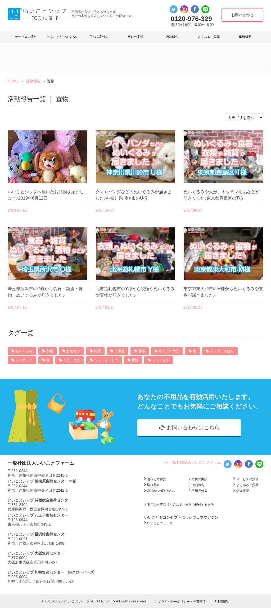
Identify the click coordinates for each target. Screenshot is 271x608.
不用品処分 (199, 491)
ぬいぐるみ (24, 351)
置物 (135, 360)
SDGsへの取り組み (161, 491)
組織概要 (245, 37)
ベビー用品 (71, 360)
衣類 (49, 351)
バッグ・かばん (222, 351)
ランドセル (160, 360)
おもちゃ (73, 351)
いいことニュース (160, 523)
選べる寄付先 (99, 37)
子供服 (119, 351)
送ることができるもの (62, 37)
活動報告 (172, 37)
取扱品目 (153, 485)
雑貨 (97, 351)
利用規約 (224, 601)
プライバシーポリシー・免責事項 (182, 601)
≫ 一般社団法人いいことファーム (192, 462)
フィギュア (24, 360)
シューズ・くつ (106, 360)
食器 (141, 351)
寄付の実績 (135, 37)
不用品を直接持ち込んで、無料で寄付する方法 (180, 504)
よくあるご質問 (208, 37)
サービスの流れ (26, 37)
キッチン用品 (169, 351)
